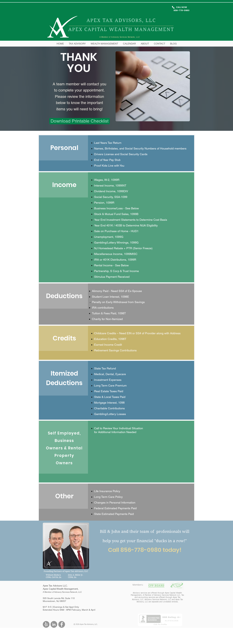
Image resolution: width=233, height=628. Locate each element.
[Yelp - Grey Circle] (46, 624)
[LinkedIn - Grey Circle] (54, 624)
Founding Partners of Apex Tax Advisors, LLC (66, 571)
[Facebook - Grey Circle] (61, 624)
